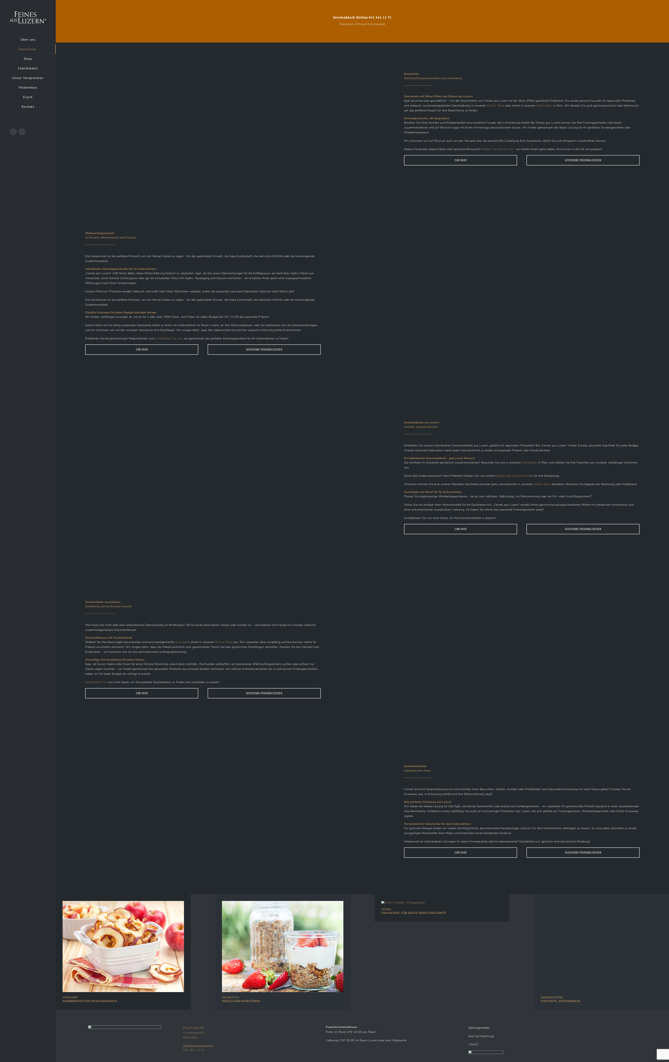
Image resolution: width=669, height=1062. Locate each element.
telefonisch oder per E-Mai (514, 476)
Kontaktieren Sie (96, 682)
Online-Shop (496, 106)
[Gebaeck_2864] (403, 902)
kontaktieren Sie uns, (169, 338)
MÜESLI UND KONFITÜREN (241, 1001)
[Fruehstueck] (282, 902)
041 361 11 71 (380, 17)
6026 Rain (190, 1038)
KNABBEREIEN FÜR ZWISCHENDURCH (90, 1001)
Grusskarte (183, 642)
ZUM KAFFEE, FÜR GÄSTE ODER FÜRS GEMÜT (414, 913)
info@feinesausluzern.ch (198, 1046)
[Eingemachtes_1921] (601, 902)
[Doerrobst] (123, 902)
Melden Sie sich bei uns (497, 149)
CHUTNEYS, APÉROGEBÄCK (560, 1001)
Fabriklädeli (544, 106)
